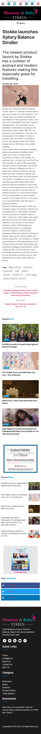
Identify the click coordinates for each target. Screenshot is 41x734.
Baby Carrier (15, 267)
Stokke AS (18, 275)
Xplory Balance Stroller (14, 278)
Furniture (28, 267)
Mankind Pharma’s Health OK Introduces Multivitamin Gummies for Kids (14, 533)
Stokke (6, 275)
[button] (20, 23)
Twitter (10, 591)
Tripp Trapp (31, 275)
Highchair (8, 271)
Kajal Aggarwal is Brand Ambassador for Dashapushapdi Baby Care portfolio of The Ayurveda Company (20, 431)
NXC (17, 271)
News (6, 340)
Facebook (11, 585)
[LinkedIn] (15, 640)
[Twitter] (9, 640)
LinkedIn (11, 597)
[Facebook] (4, 640)
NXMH (25, 271)
